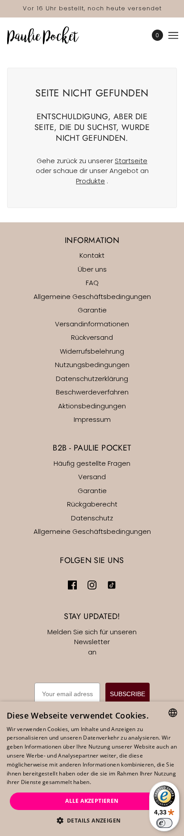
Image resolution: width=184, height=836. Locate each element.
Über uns (92, 269)
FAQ (92, 282)
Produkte (90, 181)
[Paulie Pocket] (51, 35)
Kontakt (92, 255)
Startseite (131, 160)
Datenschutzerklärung (92, 378)
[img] (72, 584)
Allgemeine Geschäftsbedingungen (92, 296)
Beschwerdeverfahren (92, 392)
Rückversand (92, 337)
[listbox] (172, 712)
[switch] (164, 823)
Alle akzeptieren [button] (91, 801)
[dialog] (92, 769)
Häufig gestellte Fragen (92, 463)
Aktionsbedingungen (92, 406)
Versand (92, 476)
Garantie (92, 310)
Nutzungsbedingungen (92, 364)
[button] (92, 821)
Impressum (92, 419)
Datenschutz (92, 518)
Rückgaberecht (92, 504)
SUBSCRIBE (127, 693)
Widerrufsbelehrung (92, 351)
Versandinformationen (92, 324)
